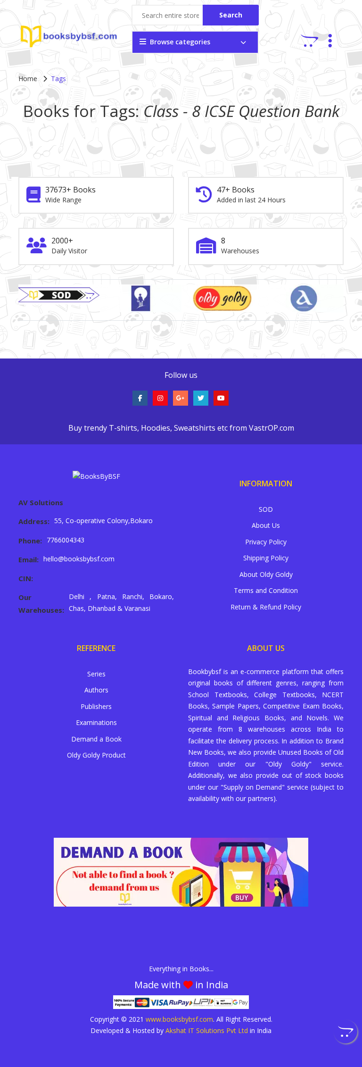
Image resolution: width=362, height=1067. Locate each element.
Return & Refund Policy (265, 606)
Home (27, 78)
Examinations (96, 722)
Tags (58, 78)
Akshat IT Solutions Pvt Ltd (206, 1030)
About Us (266, 525)
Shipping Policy (265, 557)
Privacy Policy (266, 541)
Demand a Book (96, 738)
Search (230, 14)
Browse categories (180, 41)
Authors (96, 689)
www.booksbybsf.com (179, 1019)
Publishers (96, 706)
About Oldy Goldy (266, 574)
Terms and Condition (266, 590)
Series (96, 673)
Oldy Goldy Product (96, 754)
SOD (266, 509)
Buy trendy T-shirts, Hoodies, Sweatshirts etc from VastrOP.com (181, 428)
